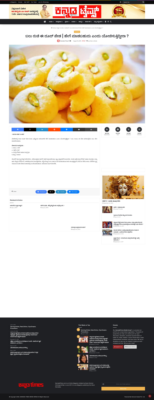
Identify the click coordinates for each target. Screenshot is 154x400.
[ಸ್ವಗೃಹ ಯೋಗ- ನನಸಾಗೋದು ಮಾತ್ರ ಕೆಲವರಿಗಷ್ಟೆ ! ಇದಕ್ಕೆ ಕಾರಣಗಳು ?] (107, 240)
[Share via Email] (79, 129)
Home (54, 28)
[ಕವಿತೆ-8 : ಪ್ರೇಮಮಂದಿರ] (107, 209)
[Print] (91, 129)
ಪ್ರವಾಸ (66, 21)
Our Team (34, 2)
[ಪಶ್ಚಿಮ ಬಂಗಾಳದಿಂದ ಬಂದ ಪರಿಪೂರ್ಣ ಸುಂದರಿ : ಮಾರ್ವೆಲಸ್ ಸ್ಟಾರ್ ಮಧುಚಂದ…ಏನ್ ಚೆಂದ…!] (83, 349)
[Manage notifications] (149, 396)
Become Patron (131, 346)
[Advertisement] (54, 178)
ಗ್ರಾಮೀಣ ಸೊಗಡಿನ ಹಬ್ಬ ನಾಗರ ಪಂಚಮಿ (123, 215)
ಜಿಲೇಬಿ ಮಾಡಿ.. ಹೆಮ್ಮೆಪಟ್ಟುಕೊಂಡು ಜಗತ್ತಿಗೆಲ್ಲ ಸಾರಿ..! (52, 205)
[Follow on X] (69, 41)
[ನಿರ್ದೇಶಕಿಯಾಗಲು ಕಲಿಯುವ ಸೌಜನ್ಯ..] (83, 359)
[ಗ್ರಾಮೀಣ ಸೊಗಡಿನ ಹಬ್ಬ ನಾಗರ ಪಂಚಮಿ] (107, 217)
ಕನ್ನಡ (58, 28)
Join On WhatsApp (43, 2)
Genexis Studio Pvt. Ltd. (138, 397)
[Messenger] (67, 129)
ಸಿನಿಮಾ (50, 21)
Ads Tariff (26, 2)
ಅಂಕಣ (73, 21)
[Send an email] (70, 41)
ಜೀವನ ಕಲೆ (87, 21)
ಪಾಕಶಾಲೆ (67, 28)
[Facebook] (18, 129)
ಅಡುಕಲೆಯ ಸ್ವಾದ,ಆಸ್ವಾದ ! (16, 205)
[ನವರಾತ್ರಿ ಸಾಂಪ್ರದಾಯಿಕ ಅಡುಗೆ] (85, 215)
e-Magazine (13, 2)
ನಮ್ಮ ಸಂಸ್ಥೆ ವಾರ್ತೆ (98, 21)
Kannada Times (64, 41)
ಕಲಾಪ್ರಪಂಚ (58, 21)
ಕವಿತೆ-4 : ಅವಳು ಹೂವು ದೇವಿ (111, 201)
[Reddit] (54, 129)
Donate (20, 2)
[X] (30, 129)
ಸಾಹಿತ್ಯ (80, 21)
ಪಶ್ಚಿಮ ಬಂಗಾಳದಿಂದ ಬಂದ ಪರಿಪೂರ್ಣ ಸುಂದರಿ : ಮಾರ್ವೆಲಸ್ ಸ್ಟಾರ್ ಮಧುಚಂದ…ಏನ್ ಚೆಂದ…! (99, 349)
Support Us (118, 346)
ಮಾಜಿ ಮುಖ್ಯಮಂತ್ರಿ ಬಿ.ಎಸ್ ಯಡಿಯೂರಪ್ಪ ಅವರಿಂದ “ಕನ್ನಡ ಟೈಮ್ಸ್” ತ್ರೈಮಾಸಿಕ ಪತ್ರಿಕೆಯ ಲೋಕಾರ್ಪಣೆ (99, 367)
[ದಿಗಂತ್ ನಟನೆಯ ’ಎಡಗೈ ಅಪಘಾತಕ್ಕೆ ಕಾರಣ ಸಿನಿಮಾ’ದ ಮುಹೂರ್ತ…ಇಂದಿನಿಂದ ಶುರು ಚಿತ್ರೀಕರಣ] (107, 232)
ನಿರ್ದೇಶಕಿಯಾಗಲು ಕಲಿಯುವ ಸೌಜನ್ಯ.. (98, 355)
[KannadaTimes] (77, 11)
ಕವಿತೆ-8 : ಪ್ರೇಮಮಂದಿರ (119, 207)
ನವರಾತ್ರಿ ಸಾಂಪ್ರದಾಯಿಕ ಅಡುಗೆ (78, 227)
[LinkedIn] (42, 129)
